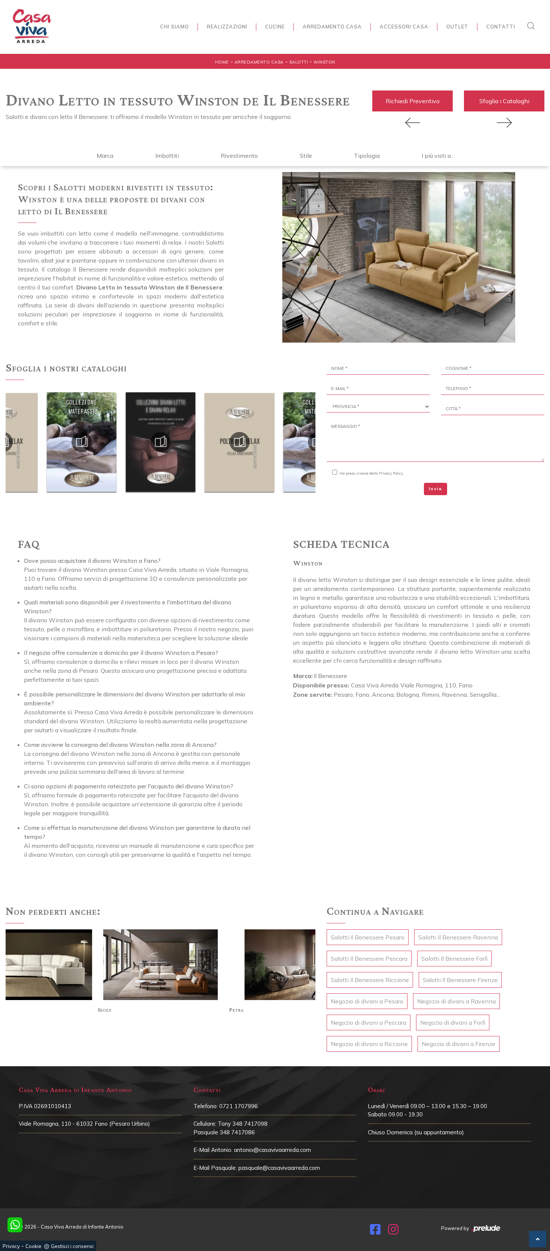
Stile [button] (306, 155)
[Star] (504, 122)
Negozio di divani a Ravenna (456, 1001)
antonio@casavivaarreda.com (272, 1149)
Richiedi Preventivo (413, 101)
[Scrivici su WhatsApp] (14, 1224)
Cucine (275, 27)
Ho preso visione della (371, 473)
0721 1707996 (238, 1106)
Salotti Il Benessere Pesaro (367, 937)
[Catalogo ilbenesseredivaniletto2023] (81, 442)
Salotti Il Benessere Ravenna (458, 937)
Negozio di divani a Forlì (452, 1022)
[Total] (412, 122)
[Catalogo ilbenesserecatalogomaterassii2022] (239, 442)
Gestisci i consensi (72, 1246)
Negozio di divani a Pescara (368, 1022)
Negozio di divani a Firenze (458, 1044)
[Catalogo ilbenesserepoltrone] (160, 442)
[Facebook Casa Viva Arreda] (375, 1231)
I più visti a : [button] (437, 155)
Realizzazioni (227, 27)
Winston (324, 62)
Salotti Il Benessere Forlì (454, 958)
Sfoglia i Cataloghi (504, 101)
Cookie (33, 1246)
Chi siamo (174, 27)
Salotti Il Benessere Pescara (369, 958)
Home (222, 62)
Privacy (11, 1246)
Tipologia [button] (367, 155)
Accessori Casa (404, 27)
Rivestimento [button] (239, 155)
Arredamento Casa (332, 27)
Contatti (500, 27)
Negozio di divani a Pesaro (367, 1001)
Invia (435, 488)
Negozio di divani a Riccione (369, 1044)
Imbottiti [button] (167, 155)
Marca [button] (105, 155)
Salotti (298, 62)
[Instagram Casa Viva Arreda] (393, 1231)
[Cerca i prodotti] (532, 25)
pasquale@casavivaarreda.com (279, 1167)
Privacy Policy (391, 473)
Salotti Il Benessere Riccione (370, 980)
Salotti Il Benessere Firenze (460, 980)
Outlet (457, 27)
